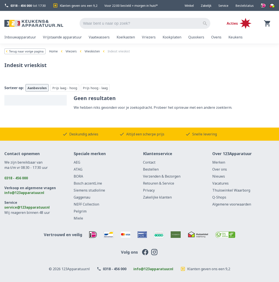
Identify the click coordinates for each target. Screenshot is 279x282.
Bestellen (151, 169)
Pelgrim (80, 211)
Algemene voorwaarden (231, 204)
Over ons (219, 169)
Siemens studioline (89, 190)
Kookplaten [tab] (172, 37)
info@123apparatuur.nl (24, 192)
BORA (78, 176)
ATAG (78, 169)
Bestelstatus (244, 5)
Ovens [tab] (216, 37)
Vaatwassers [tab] (99, 37)
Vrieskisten (92, 51)
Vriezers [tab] (149, 37)
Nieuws (218, 176)
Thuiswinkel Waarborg (231, 190)
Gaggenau (82, 197)
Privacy (149, 190)
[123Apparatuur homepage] (33, 23)
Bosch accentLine (88, 183)
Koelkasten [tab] (126, 37)
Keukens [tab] (235, 37)
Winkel (189, 5)
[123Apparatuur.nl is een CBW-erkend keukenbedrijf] (225, 234)
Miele (78, 218)
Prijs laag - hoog (64, 88)
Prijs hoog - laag (95, 88)
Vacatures (220, 183)
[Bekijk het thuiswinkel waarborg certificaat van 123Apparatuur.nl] (198, 234)
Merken (218, 162)
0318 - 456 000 (16, 178)
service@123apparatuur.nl (27, 207)
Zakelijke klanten (157, 197)
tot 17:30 (28, 5)
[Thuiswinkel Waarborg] (272, 5)
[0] (267, 23)
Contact (149, 162)
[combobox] (145, 23)
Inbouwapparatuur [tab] (20, 37)
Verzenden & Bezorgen (161, 176)
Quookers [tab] (196, 37)
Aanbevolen (37, 88)
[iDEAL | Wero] (263, 5)
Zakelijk (206, 5)
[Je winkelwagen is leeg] (267, 23)
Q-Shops (219, 197)
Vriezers (71, 51)
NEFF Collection (86, 204)
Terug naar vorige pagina (26, 51)
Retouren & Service (158, 183)
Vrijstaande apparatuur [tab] (62, 37)
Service (223, 5)
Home (53, 51)
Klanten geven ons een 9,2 (78, 5)
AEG (77, 162)
